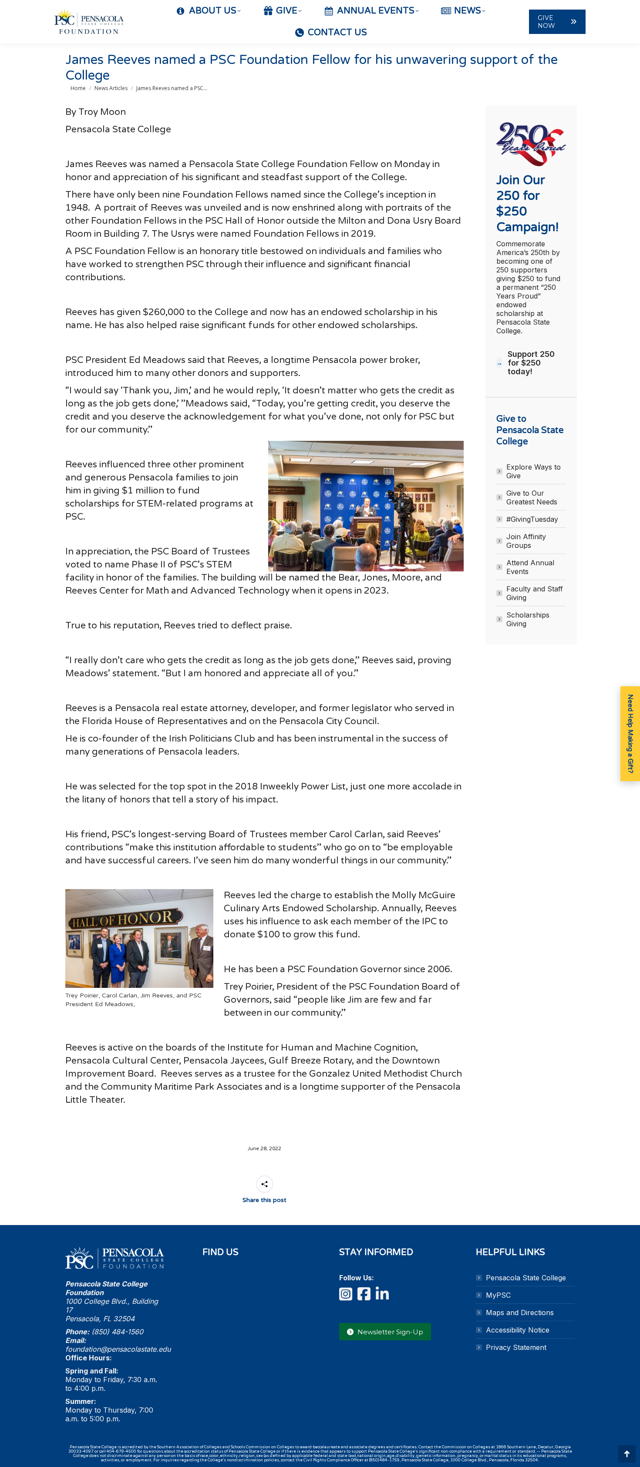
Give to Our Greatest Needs (531, 497)
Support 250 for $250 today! (531, 362)
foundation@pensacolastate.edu (118, 1349)
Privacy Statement (516, 1347)
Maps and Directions (520, 1312)
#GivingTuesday (532, 519)
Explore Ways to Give (533, 471)
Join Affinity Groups (526, 541)
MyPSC (498, 1295)
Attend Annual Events (530, 567)
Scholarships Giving (527, 619)
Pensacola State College (526, 1277)
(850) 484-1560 (117, 1331)
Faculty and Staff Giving (534, 593)
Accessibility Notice (517, 1330)
